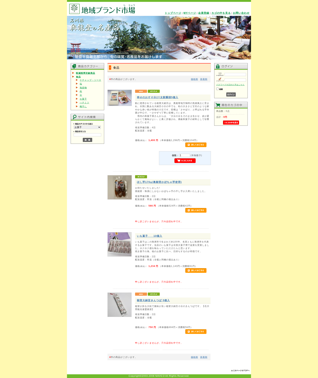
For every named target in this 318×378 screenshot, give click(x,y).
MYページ (189, 12)
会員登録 (203, 12)
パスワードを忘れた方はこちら (230, 85)
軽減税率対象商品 (85, 73)
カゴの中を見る (221, 12)
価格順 (194, 79)
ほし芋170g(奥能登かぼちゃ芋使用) (159, 182)
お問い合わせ (241, 12)
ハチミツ (84, 102)
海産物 (83, 87)
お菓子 (83, 99)
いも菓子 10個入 (149, 235)
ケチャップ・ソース (90, 80)
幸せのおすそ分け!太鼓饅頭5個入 (157, 97)
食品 (78, 76)
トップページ (173, 12)
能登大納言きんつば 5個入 (153, 300)
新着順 (203, 79)
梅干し (83, 106)
